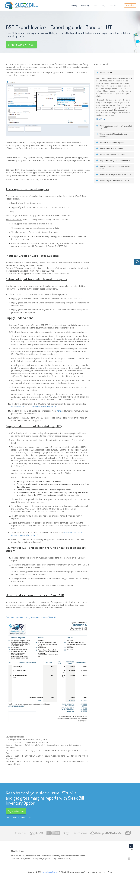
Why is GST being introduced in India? (115, 160)
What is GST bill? (106, 72)
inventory (85, 5)
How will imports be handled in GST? (114, 180)
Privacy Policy (107, 872)
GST (95, 5)
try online (130, 5)
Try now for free (16, 811)
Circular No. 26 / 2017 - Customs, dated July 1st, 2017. (35, 406)
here (59, 411)
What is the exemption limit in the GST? (115, 174)
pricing (74, 5)
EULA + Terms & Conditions (91, 872)
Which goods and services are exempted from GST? (116, 126)
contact (113, 5)
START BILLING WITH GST (21, 44)
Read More (100, 119)
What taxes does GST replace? (112, 142)
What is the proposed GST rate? (112, 154)
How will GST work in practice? (112, 148)
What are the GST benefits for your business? (113, 135)
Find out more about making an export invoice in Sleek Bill (31, 617)
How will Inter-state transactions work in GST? (115, 167)
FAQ (103, 5)
